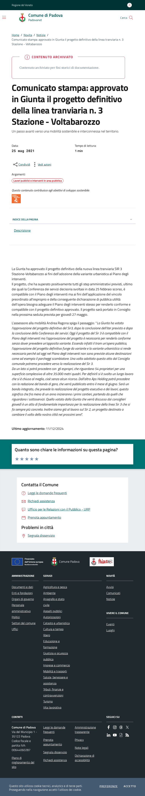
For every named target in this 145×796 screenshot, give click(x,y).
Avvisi (110, 587)
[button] (131, 17)
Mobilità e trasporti (55, 671)
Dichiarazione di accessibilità (84, 757)
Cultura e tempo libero (53, 632)
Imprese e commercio (56, 665)
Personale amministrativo (21, 608)
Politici (16, 617)
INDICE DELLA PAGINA (25, 219)
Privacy (79, 739)
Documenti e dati (22, 587)
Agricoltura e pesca (55, 587)
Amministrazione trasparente (85, 729)
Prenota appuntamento (52, 742)
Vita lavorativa (52, 707)
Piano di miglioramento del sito (23, 762)
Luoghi (110, 630)
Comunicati (113, 593)
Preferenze (108, 786)
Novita (28, 35)
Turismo (48, 701)
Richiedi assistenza (55, 760)
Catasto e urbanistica (56, 623)
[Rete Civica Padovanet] (103, 561)
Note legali (81, 747)
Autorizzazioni (52, 617)
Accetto (130, 786)
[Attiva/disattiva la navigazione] (4, 17)
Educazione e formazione (51, 644)
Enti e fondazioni (22, 593)
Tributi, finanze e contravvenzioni (53, 692)
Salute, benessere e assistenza (55, 680)
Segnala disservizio (55, 752)
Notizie (41, 35)
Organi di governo (23, 599)
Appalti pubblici (52, 611)
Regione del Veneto (22, 5)
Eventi (110, 624)
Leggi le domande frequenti (54, 729)
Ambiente (49, 593)
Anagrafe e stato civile (53, 602)
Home (15, 35)
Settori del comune (23, 623)
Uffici (15, 629)
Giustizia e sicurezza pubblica (55, 656)
